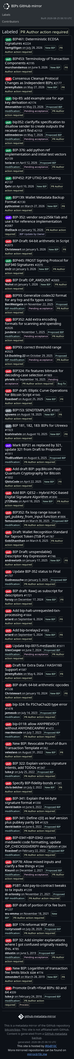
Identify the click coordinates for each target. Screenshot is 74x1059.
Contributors (10, 21)
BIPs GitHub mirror (26, 6)
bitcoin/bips (12, 1029)
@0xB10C (51, 1046)
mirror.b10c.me (37, 1054)
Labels (6, 15)
